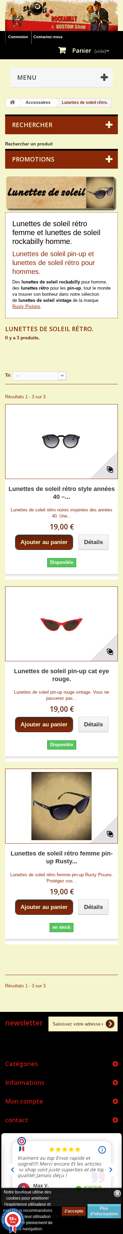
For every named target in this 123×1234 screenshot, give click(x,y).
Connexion (18, 37)
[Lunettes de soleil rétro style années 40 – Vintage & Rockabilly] (61, 441)
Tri (8, 375)
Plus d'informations (104, 1211)
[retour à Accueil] (12, 102)
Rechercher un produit (29, 143)
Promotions (33, 159)
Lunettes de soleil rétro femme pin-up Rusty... (62, 857)
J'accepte (73, 1211)
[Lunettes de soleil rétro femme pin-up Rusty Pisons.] (61, 806)
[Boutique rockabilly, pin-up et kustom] (61, 15)
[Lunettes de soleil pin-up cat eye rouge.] (61, 624)
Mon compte (24, 1101)
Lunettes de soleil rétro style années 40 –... (62, 492)
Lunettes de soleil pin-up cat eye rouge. (61, 675)
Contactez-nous (48, 37)
